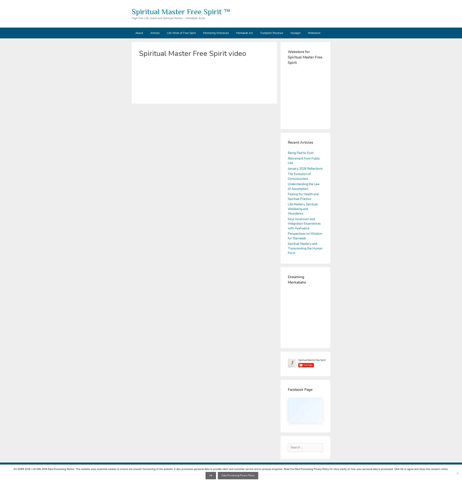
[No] (457, 473)
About (139, 33)
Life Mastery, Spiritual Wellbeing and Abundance (303, 209)
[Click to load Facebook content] (305, 410)
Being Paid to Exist (300, 153)
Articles (155, 33)
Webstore (314, 33)
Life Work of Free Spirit (181, 33)
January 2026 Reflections (305, 169)
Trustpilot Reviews (271, 33)
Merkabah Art (244, 33)
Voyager (295, 33)
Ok (210, 475)
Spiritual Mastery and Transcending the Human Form (305, 248)
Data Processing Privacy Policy (238, 475)
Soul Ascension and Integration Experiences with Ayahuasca (304, 223)
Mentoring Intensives (216, 33)
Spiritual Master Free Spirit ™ (181, 11)
